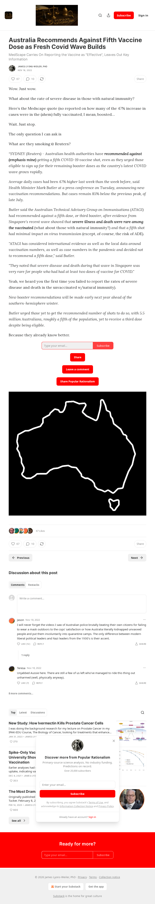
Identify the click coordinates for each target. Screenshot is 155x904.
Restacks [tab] (33, 585)
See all (16, 820)
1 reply (25, 655)
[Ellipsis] (144, 620)
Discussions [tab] (38, 712)
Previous (23, 558)
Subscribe (124, 15)
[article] (77, 732)
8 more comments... (21, 693)
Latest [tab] (23, 712)
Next (134, 558)
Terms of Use (95, 802)
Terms (93, 877)
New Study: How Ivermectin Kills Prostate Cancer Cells (56, 723)
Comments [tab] (17, 585)
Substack (58, 896)
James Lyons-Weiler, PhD (32, 66)
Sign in (143, 15)
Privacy (82, 877)
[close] (114, 741)
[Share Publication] (108, 15)
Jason (20, 620)
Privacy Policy (106, 806)
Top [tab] (13, 712)
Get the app (96, 886)
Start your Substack (68, 886)
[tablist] (25, 585)
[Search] (100, 15)
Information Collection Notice (76, 806)
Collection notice (109, 877)
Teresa (21, 668)
